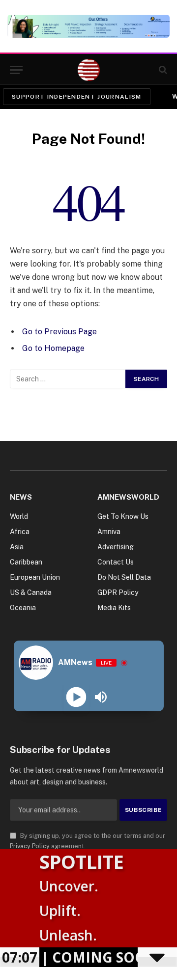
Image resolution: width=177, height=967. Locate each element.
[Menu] (16, 70)
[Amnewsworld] (89, 70)
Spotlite (81, 861)
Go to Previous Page (59, 331)
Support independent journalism (77, 96)
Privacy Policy (30, 846)
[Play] (76, 697)
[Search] (162, 70)
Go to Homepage (53, 348)
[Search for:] (68, 379)
